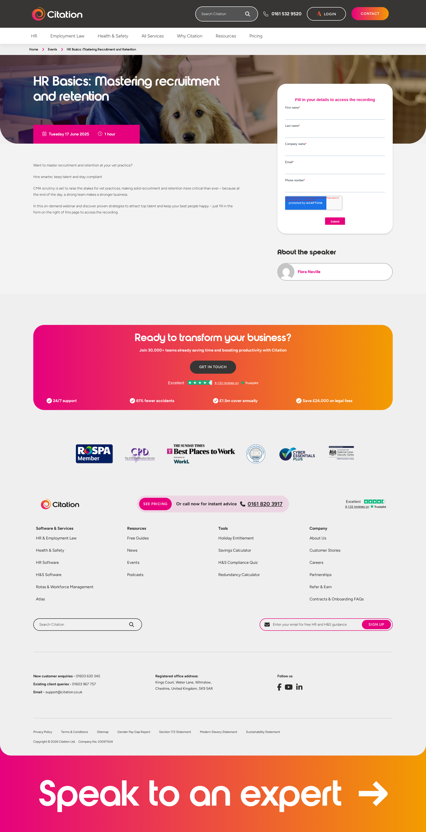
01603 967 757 (64, 684)
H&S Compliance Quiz (238, 562)
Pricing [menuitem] (255, 36)
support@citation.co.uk (57, 692)
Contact (370, 14)
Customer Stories (325, 550)
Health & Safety (50, 550)
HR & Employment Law (56, 538)
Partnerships (320, 575)
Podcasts (135, 575)
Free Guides (138, 538)
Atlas (40, 599)
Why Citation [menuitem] (189, 36)
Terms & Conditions (74, 732)
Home (33, 49)
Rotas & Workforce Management (64, 587)
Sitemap (102, 732)
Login (330, 14)
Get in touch (213, 367)
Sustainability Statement (263, 732)
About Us (318, 538)
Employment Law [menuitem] (67, 36)
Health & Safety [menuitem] (113, 36)
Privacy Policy (42, 732)
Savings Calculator (234, 550)
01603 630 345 (66, 676)
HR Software (47, 562)
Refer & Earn (321, 587)
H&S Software (48, 575)
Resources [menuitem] (226, 36)
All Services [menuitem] (153, 36)
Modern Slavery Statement (218, 732)
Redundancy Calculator (239, 575)
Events (52, 49)
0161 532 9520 (287, 13)
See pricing (155, 504)
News (132, 550)
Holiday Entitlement (236, 538)
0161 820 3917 (265, 504)
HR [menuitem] (34, 36)
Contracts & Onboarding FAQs (337, 599)
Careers (316, 562)
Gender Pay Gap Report (133, 732)
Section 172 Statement (175, 732)
